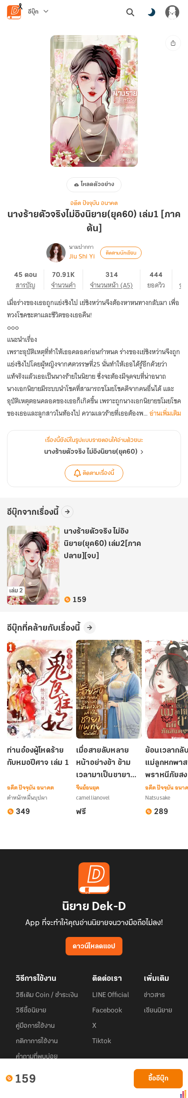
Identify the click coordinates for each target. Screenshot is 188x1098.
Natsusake (157, 798)
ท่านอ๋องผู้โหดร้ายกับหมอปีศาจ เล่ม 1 (38, 757)
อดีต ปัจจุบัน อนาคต (94, 203)
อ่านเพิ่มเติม (165, 413)
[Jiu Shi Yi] (56, 252)
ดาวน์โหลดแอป (94, 946)
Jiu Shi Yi (82, 256)
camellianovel (93, 798)
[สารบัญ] (29, 279)
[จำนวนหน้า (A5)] (115, 279)
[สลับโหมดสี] (151, 12)
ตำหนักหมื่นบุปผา (27, 798)
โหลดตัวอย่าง (97, 184)
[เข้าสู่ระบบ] (172, 12)
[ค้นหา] (130, 12)
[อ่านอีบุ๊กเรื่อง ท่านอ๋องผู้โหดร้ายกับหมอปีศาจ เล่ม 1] (40, 689)
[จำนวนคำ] (67, 279)
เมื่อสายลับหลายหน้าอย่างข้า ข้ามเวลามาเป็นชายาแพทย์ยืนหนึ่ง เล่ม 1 (108, 764)
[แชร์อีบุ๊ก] (173, 43)
